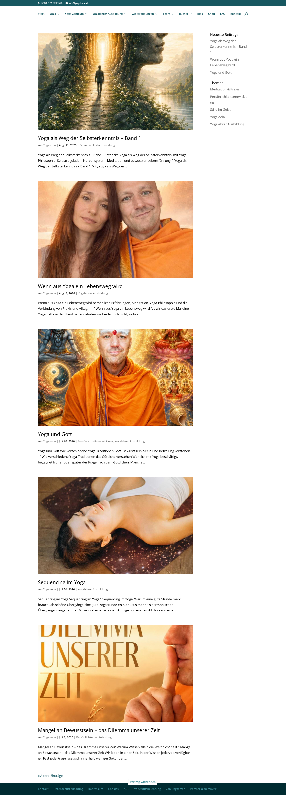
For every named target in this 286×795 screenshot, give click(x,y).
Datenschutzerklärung (68, 789)
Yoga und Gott (55, 434)
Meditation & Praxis (225, 89)
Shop (211, 14)
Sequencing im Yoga (62, 582)
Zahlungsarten (175, 789)
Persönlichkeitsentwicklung (97, 145)
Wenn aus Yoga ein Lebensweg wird (80, 286)
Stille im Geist (220, 109)
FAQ (222, 14)
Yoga (53, 14)
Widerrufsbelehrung (147, 789)
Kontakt (235, 14)
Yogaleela (49, 145)
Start (41, 14)
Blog (200, 14)
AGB (126, 789)
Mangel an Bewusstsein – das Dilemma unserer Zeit (99, 730)
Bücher (183, 14)
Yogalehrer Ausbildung (108, 14)
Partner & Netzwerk (203, 789)
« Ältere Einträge (50, 775)
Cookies (113, 789)
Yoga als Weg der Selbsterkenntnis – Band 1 (89, 137)
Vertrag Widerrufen (143, 782)
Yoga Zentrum (74, 14)
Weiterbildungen (143, 14)
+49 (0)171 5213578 (51, 3)
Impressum (95, 789)
